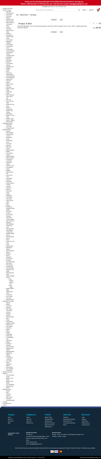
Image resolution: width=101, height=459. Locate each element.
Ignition (8, 194)
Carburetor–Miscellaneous (9, 73)
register (84, 419)
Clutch (7, 169)
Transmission (9, 44)
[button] (79, 10)
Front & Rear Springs (9, 64)
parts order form (67, 421)
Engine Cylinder (10, 156)
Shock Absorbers (8, 256)
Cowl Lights (9, 197)
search (28, 417)
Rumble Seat (9, 266)
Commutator (9, 40)
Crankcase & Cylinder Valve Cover (9, 36)
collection (65, 417)
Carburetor (9, 92)
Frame (8, 148)
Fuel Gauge (9, 178)
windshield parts (49, 419)
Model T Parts (6, 10)
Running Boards (10, 77)
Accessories (9, 258)
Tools (7, 244)
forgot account (85, 425)
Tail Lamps (9, 199)
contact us (10, 421)
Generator (8, 87)
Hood (7, 71)
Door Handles (9, 369)
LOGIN (84, 10)
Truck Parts (9, 295)
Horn (7, 203)
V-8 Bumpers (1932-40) (9, 358)
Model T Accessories (9, 108)
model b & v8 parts (50, 423)
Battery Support (10, 150)
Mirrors (8, 365)
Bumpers (8, 254)
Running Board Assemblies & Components (10, 230)
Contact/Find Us (7, 403)
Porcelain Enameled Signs (10, 261)
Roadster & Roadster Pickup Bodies (10, 208)
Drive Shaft (9, 14)
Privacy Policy (41, 457)
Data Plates (9, 114)
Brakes (8, 304)
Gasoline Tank (9, 19)
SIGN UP (91, 10)
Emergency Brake (9, 138)
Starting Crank (9, 66)
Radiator (8, 68)
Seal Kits (8, 356)
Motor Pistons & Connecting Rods (10, 24)
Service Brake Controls (9, 135)
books (64, 425)
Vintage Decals (10, 128)
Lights (7, 93)
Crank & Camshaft (8, 28)
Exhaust (8, 315)
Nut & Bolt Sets (10, 268)
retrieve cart (29, 423)
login (83, 417)
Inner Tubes (9, 296)
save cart (28, 421)
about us (10, 419)
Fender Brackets (10, 76)
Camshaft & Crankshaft (9, 160)
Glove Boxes (9, 367)
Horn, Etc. (8, 99)
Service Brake (9, 132)
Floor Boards (9, 265)
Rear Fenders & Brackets (10, 221)
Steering (8, 58)
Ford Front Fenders (9, 212)
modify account (85, 423)
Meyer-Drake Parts (8, 372)
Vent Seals (9, 361)
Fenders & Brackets (9, 344)
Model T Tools (9, 118)
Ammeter (8, 81)
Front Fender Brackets (9, 215)
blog (9, 423)
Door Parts (9, 263)
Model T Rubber (10, 120)
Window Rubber (10, 351)
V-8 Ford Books (10, 384)
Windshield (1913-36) (9, 125)
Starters (8, 189)
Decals (8, 391)
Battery (8, 342)
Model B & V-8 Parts (8, 301)
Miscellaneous (6, 389)
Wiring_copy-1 (9, 84)
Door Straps (11, 286)
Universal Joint (10, 13)
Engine (8, 320)
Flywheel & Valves (9, 163)
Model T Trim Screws (9, 111)
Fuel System (9, 326)
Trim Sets (8, 298)
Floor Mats (9, 60)
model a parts (48, 421)
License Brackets (8, 312)
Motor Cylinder (10, 21)
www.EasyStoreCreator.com (93, 457)
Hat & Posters (9, 121)
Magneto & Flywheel (9, 42)
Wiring (7, 82)
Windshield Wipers (9, 248)
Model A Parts (6, 129)
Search (5, 405)
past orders (85, 421)
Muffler (8, 70)
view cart (28, 419)
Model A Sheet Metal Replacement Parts (10, 291)
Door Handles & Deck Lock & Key (10, 96)
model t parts (48, 417)
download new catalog (69, 419)
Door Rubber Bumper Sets (11, 281)
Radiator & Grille (10, 323)
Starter (8, 85)
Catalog (5, 402)
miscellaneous (48, 426)
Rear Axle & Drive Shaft (9, 309)
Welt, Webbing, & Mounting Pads (10, 225)
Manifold (8, 33)
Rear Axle (8, 11)
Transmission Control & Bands (10, 50)
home (9, 417)
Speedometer (9, 246)
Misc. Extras (9, 397)
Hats (7, 392)
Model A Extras (10, 299)
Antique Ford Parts (8, 8)
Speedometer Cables (9, 349)
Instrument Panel (9, 191)
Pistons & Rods (10, 158)
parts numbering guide (69, 423)
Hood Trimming (10, 346)
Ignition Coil (9, 79)
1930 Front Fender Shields (10, 218)
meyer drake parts (49, 425)
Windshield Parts (7, 123)
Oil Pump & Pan (10, 166)
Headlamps (9, 195)
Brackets (8, 62)
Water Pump (9, 324)
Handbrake (9, 57)
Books (4, 373)
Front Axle (8, 16)
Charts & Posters (8, 394)
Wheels (8, 18)
